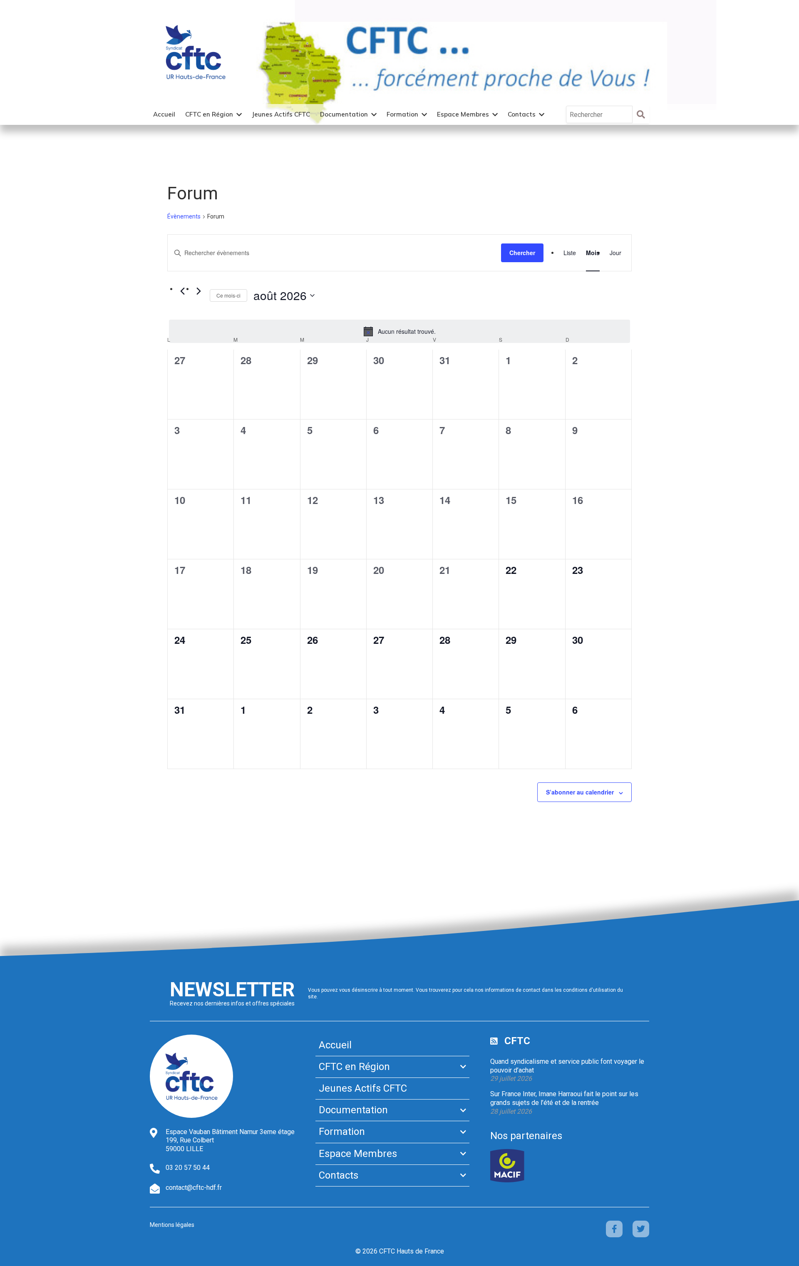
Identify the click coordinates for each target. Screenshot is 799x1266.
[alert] (399, 331)
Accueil (164, 114)
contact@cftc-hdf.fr (194, 1188)
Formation (402, 114)
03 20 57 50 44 (188, 1168)
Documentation (344, 114)
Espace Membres (463, 114)
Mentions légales (172, 1224)
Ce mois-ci (228, 295)
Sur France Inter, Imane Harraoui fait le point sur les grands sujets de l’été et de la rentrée (564, 1098)
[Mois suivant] (198, 291)
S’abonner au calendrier (580, 792)
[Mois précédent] (182, 291)
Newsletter (232, 989)
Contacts (522, 114)
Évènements (184, 216)
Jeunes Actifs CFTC (281, 114)
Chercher (522, 252)
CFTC (517, 1041)
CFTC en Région (209, 114)
